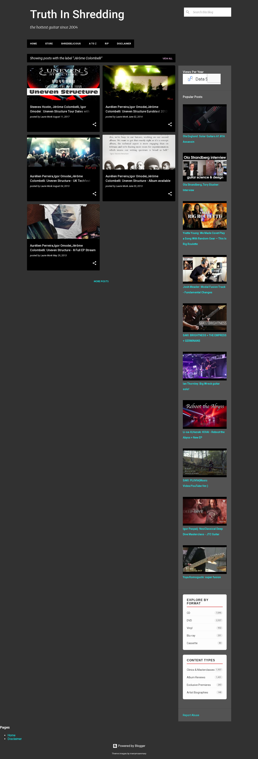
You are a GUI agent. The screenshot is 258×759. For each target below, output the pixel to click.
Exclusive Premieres (204, 684)
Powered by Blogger (131, 746)
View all (167, 58)
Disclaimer (124, 43)
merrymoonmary (138, 753)
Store (49, 43)
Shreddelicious (71, 43)
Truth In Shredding (77, 14)
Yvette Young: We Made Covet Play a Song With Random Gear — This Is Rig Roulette (204, 239)
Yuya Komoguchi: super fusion (202, 577)
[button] (94, 124)
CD (204, 612)
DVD (204, 620)
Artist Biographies (204, 692)
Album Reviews (204, 677)
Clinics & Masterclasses (204, 669)
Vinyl (204, 628)
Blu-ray (204, 635)
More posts (101, 281)
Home (33, 43)
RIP (107, 43)
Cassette (204, 643)
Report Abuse (191, 715)
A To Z (93, 43)
